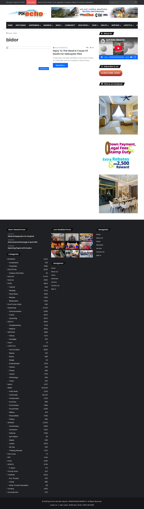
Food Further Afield (14, 304)
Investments (13, 263)
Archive (54, 282)
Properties (13, 266)
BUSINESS (47, 25)
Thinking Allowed (15, 450)
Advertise (54, 278)
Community (13, 395)
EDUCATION (83, 25)
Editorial (12, 433)
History (12, 336)
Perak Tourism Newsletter (18, 485)
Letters (11, 443)
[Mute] (131, 57)
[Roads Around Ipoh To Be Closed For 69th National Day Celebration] (86, 254)
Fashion (12, 367)
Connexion (13, 430)
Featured (11, 276)
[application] (118, 48)
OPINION (11, 422)
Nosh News (13, 294)
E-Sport (12, 468)
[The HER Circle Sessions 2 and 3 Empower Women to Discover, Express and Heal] (57, 245)
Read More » (60, 65)
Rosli (56, 47)
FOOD (94, 25)
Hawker (12, 287)
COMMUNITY (70, 25)
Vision (53, 275)
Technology (13, 377)
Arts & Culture (14, 350)
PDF (9, 457)
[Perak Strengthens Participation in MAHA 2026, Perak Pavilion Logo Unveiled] (72, 254)
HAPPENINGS (34, 25)
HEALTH (104, 25)
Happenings (12, 308)
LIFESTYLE (128, 25)
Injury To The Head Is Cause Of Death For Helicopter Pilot (70, 52)
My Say (12, 447)
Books (11, 356)
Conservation (14, 398)
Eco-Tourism (14, 478)
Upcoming (13, 318)
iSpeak (11, 440)
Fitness (11, 370)
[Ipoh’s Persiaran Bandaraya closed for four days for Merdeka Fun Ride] (57, 237)
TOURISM (11, 475)
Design (11, 360)
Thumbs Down (13, 471)
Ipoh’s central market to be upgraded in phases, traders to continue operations (65, 2)
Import (10, 342)
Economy (12, 402)
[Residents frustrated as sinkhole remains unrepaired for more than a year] (57, 254)
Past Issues (21, 25)
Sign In (53, 289)
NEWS (58, 25)
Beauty (11, 353)
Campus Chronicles (16, 273)
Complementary (15, 325)
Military (12, 412)
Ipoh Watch (13, 437)
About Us (54, 272)
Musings (12, 290)
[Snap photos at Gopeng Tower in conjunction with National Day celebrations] (72, 245)
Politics (12, 419)
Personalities (14, 416)
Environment (14, 405)
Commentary (14, 426)
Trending (11, 489)
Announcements (15, 311)
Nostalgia (12, 339)
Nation (10, 384)
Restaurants (13, 301)
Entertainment (14, 363)
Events (11, 315)
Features (11, 280)
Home (10, 25)
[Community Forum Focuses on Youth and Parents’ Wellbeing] (72, 237)
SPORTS (11, 464)
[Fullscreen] (135, 57)
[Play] (102, 57)
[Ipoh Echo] (27, 13)
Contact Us (55, 285)
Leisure (12, 374)
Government (13, 409)
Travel (11, 381)
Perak (10, 461)
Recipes (12, 297)
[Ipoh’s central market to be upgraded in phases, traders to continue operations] (86, 237)
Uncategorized (13, 492)
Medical (12, 329)
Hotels (11, 482)
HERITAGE (115, 25)
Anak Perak (13, 391)
